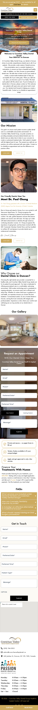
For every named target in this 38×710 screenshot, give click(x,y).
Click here (17, 4)
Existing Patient (28, 413)
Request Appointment (28, 17)
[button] (2, 330)
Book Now (28, 707)
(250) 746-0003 (10, 17)
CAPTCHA (4, 592)
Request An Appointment (19, 43)
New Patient (10, 413)
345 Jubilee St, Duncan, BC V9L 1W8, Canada (19, 14)
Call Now (9, 707)
